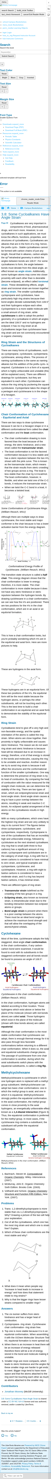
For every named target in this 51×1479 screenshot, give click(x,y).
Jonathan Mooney (14, 1391)
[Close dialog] (1, 187)
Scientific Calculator (13, 143)
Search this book (7, 48)
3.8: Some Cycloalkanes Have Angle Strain (19, 1399)
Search (5, 1476)
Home (13, 208)
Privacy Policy (27, 1464)
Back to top (6, 1413)
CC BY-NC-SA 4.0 (16, 1401)
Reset (4, 74)
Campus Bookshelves (33, 208)
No (15, 1436)
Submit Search (8, 56)
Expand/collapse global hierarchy (4, 208)
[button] (9, 161)
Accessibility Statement (20, 1466)
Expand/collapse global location (48, 207)
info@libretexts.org (20, 1469)
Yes (6, 1436)
